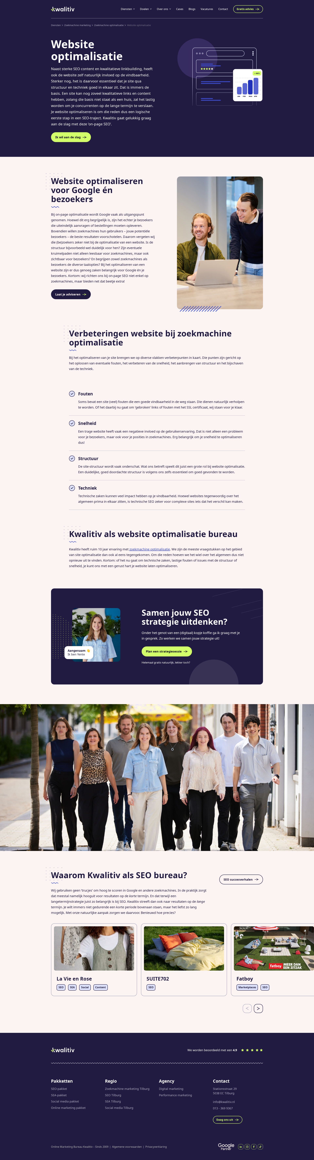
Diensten (126, 9)
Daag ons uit (224, 1119)
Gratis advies (245, 9)
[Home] (63, 9)
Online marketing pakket (68, 1108)
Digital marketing (171, 1089)
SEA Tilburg (113, 1101)
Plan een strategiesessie (164, 651)
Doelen (144, 9)
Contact (223, 9)
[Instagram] (247, 1146)
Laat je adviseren (67, 294)
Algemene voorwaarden (127, 1147)
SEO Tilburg (113, 1095)
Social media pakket (65, 1101)
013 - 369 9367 (223, 1108)
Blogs (192, 9)
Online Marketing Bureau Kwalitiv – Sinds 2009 (79, 1147)
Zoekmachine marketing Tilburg (127, 1089)
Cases (179, 9)
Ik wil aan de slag (68, 137)
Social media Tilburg (119, 1108)
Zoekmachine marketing (77, 25)
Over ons (162, 9)
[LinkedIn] (240, 1146)
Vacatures (207, 9)
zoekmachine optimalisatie (149, 549)
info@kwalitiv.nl (224, 1102)
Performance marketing (175, 1095)
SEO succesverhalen (238, 879)
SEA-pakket (59, 1095)
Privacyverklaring (156, 1147)
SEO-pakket (59, 1089)
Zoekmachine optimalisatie (109, 25)
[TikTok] (260, 1146)
